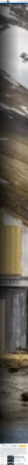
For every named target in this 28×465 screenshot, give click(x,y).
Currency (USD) (20, 0)
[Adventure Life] (5, 1)
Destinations (2, 3)
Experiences (6, 3)
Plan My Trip (16, 3)
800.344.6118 (24, 1)
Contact (21, 3)
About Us (11, 3)
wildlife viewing (9, 450)
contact (25, 453)
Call (14, 446)
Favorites (26, 0)
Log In (23, 0)
